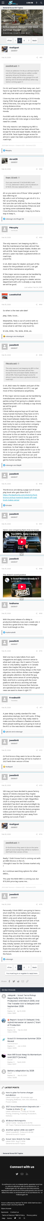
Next (34, 40)
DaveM (9, 1060)
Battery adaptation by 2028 (20, 1070)
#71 (41, 708)
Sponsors (4, 1212)
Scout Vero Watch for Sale (18, 1139)
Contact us (14, 1212)
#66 (40, 484)
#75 (40, 904)
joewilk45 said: (11, 66)
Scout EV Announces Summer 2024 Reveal (24, 1040)
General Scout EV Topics (15, 1134)
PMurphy (13, 227)
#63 (40, 237)
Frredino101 (14, 697)
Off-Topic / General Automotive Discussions (23, 1125)
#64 (40, 305)
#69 (40, 613)
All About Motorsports (16, 1120)
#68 (40, 569)
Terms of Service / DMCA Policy (13, 1215)
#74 (40, 834)
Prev (10, 40)
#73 (40, 785)
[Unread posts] (36, 3)
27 (29, 33)
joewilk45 (14, 345)
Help (3, 1218)
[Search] (41, 3)
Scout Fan (8, 33)
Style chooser (6, 1208)
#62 (40, 169)
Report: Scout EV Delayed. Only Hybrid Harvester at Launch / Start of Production (24, 1022)
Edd (8, 1009)
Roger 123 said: (11, 177)
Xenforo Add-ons (12, 1205)
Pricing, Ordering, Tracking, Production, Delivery (21, 1114)
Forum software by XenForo (21, 1203)
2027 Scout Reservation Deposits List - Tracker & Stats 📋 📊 (23, 1107)
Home (9, 1218)
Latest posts (12, 1087)
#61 (40, 57)
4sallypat (14, 47)
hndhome (14, 603)
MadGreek (11, 1028)
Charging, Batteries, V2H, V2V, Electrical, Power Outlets (21, 1100)
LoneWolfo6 (15, 294)
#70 (40, 651)
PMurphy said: (11, 363)
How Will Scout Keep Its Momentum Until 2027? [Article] (24, 1056)
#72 (40, 750)
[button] (3, 2)
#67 (40, 524)
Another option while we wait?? (20, 1130)
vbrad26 (13, 159)
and (15, 219)
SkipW (9, 1073)
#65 (40, 355)
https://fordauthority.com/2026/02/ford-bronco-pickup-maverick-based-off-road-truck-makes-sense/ (20, 497)
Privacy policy (32, 1215)
